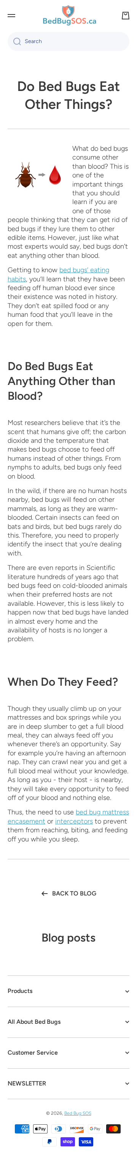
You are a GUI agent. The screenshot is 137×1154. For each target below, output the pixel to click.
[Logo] (68, 15)
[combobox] (68, 41)
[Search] (14, 41)
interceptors (74, 821)
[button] (125, 15)
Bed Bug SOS (77, 1113)
